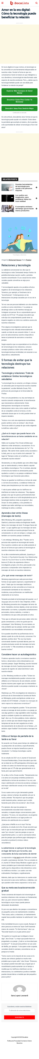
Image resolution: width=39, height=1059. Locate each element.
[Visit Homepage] (19, 3)
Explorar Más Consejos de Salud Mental (19, 92)
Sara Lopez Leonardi (19, 995)
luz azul (17, 857)
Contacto (24, 1041)
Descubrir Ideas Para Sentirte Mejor (19, 108)
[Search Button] (37, 3)
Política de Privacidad (13, 1041)
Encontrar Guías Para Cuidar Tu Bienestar (19, 101)
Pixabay (28, 260)
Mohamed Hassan (14, 260)
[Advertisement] (19, 44)
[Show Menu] (2, 3)
